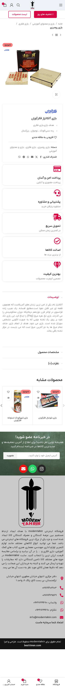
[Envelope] (23, 469)
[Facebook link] (41, 157)
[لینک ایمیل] (32, 157)
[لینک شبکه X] (36, 157)
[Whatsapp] (32, 469)
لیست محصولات (19, 14)
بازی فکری (23, 24)
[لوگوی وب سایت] (32, 5)
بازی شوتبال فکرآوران (47, 418)
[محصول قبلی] (60, 35)
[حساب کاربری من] (11, 5)
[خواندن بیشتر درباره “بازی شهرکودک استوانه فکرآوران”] (8, 398)
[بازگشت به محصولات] (56, 35)
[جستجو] (18, 5)
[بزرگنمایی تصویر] (56, 94)
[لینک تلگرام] (24, 157)
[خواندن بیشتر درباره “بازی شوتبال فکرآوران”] (38, 398)
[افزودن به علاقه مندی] (38, 392)
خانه (60, 24)
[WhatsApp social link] (28, 157)
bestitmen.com (32, 645)
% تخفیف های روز (45, 14)
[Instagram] (42, 469)
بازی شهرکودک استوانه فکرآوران (18, 419)
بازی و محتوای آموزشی (43, 24)
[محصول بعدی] (52, 35)
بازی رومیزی (56, 27)
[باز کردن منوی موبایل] (61, 5)
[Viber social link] (19, 157)
